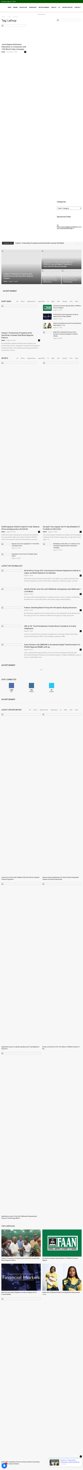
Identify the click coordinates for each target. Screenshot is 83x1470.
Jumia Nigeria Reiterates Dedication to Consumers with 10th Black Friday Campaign (14, 46)
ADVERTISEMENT (10, 291)
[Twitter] (79, 1)
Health (53, 7)
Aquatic (64, 301)
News (9, 7)
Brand (15, 7)
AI (48, 301)
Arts (71, 301)
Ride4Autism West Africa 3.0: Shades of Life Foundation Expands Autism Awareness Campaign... (66, 545)
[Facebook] (65, 1)
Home (3, 17)
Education (23, 7)
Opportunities (67, 7)
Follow (31, 684)
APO (58, 301)
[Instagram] (69, 1)
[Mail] (76, 1)
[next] (79, 243)
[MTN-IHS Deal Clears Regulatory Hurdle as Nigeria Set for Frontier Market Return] (47, 317)
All (17, 301)
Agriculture (41, 301)
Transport (33, 7)
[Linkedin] (72, 1)
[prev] (76, 243)
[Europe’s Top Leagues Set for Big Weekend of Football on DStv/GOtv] (62, 443)
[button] (62, 1)
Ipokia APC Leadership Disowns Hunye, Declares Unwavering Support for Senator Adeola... (65, 334)
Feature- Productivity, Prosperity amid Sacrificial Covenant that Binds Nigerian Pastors (17, 335)
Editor (3, 52)
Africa (23, 301)
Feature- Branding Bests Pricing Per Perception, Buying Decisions (50, 607)
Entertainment (44, 7)
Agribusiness (31, 301)
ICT (59, 7)
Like (11, 684)
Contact (77, 7)
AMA (52, 301)
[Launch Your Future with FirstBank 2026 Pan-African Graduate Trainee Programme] (21, 794)
